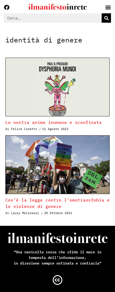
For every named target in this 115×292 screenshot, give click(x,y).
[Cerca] (106, 18)
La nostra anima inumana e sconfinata (53, 122)
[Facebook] (6, 7)
